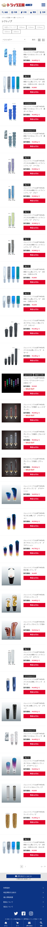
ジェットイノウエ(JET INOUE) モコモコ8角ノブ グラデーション (35, 515)
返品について (8, 907)
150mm (7, 32)
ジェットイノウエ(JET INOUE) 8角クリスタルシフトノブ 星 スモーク (35, 136)
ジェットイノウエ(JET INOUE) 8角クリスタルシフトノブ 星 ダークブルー (35, 108)
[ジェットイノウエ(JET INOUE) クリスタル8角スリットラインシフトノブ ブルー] (11, 193)
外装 (25, 12)
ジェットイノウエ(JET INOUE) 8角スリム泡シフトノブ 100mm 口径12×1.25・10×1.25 (35, 844)
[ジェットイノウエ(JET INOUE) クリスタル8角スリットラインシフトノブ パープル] (11, 165)
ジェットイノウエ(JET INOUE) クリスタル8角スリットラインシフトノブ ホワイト (35, 654)
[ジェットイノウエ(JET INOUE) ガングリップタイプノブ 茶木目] (11, 630)
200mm (16, 32)
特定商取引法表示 (9, 892)
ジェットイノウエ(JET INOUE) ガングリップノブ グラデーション (35, 488)
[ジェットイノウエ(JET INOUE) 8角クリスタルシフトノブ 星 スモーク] (11, 138)
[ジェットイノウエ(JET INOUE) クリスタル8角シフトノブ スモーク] (11, 684)
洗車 (43, 12)
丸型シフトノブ (10, 27)
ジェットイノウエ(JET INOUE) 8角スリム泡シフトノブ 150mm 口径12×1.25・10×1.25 (35, 81)
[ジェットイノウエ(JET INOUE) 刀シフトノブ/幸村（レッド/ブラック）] (11, 412)
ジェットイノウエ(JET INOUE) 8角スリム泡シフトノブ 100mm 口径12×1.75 (35, 298)
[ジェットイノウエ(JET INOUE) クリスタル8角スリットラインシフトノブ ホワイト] (11, 657)
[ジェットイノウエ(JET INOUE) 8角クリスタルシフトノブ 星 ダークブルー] (11, 111)
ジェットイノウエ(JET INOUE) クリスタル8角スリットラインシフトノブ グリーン (35, 217)
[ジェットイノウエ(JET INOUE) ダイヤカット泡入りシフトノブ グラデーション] (11, 765)
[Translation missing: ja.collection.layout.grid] (39, 40)
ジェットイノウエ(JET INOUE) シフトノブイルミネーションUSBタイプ (35, 380)
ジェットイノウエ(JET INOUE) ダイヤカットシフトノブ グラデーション (35, 542)
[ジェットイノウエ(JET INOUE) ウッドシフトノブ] (11, 820)
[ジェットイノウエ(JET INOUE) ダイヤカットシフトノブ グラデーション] (11, 548)
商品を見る (34, 65)
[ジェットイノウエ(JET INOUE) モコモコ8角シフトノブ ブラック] (11, 711)
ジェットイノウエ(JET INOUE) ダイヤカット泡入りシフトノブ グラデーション (35, 763)
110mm (31, 27)
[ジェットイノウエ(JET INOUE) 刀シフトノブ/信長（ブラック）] (11, 467)
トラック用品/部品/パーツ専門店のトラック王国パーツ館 (26, 919)
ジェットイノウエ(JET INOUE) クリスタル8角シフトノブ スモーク (35, 681)
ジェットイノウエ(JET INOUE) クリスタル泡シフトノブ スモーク (35, 350)
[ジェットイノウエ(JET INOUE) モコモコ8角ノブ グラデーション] (11, 521)
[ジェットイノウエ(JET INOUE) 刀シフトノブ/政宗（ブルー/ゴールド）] (11, 440)
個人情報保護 (8, 897)
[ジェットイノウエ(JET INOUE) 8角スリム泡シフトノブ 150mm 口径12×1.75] (11, 274)
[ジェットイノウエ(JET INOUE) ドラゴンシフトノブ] (11, 603)
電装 (34, 12)
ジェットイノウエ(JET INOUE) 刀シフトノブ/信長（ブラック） (35, 461)
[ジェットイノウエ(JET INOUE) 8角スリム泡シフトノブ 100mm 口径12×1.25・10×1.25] (11, 847)
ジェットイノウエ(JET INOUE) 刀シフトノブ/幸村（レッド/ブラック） (35, 407)
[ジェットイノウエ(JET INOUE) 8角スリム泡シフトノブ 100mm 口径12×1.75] (11, 301)
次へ (42, 866)
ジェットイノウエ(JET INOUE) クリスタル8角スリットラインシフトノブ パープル (35, 163)
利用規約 (6, 888)
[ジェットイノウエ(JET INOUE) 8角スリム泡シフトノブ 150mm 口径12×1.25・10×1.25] (11, 84)
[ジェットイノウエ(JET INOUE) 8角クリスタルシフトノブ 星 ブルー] (11, 57)
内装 (15, 12)
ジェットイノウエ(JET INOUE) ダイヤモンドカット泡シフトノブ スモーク (35, 322)
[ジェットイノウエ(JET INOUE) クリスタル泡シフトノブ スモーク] (11, 356)
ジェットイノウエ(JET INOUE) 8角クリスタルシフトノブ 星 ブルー (35, 54)
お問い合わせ (24, 876)
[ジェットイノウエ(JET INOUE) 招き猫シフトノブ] (11, 575)
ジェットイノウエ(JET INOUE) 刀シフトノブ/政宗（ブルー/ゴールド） (35, 434)
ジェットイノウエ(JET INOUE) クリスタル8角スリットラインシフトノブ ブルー (35, 190)
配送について (8, 902)
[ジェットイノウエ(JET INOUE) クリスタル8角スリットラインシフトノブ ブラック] (11, 247)
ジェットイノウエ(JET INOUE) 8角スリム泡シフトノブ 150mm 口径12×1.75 (35, 271)
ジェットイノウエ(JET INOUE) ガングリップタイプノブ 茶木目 (35, 624)
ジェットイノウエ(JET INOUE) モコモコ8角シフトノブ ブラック (35, 705)
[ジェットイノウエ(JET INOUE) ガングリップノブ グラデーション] (11, 494)
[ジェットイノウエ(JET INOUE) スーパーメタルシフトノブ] (11, 793)
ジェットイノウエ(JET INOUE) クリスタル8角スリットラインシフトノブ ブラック (35, 244)
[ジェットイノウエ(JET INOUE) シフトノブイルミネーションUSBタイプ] (11, 383)
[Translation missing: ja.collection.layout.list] (43, 40)
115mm (40, 27)
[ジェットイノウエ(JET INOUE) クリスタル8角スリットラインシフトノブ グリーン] (11, 220)
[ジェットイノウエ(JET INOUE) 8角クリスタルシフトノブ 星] (11, 738)
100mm (22, 27)
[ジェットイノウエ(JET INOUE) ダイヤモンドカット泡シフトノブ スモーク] (11, 328)
